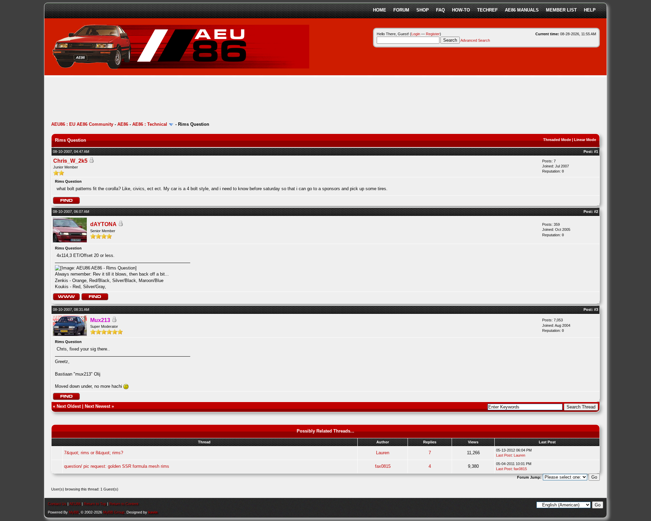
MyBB (74, 512)
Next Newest (97, 406)
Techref (487, 10)
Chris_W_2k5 (70, 161)
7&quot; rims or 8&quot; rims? (93, 452)
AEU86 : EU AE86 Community (82, 124)
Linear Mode (585, 140)
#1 (596, 151)
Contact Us (57, 504)
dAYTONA (103, 224)
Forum (401, 10)
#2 (596, 211)
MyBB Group (113, 512)
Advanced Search (475, 40)
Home (379, 10)
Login (415, 34)
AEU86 (75, 504)
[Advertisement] (174, 100)
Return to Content (123, 504)
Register (433, 34)
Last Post (504, 455)
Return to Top (95, 504)
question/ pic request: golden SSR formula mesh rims (116, 466)
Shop (422, 10)
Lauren (382, 452)
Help (590, 10)
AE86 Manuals (522, 10)
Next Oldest (69, 406)
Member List (561, 10)
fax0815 (383, 466)
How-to (461, 10)
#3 (596, 309)
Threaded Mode (557, 140)
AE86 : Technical (149, 124)
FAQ (440, 10)
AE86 (122, 124)
